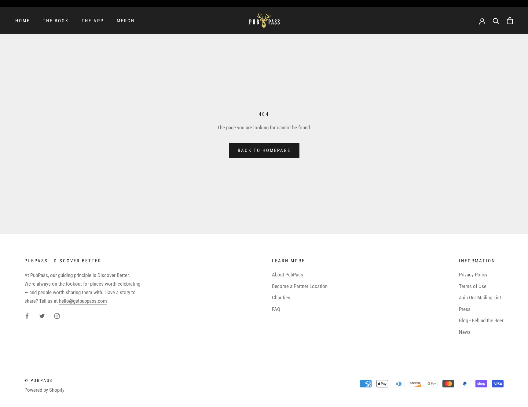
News (465, 332)
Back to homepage (264, 150)
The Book (56, 21)
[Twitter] (42, 315)
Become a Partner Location (300, 286)
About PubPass (287, 275)
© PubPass (38, 380)
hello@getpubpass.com (83, 301)
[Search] (496, 20)
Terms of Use (472, 286)
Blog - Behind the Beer (481, 320)
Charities (281, 297)
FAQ (276, 309)
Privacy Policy (473, 275)
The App (93, 21)
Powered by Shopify (44, 390)
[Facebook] (27, 315)
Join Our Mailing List (480, 297)
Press (465, 309)
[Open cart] (510, 20)
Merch (126, 21)
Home (22, 21)
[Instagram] (57, 315)
